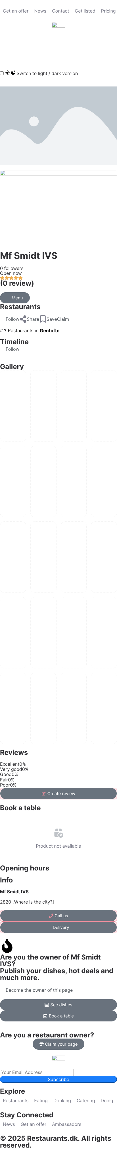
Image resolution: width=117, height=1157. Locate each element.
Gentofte (49, 330)
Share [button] (33, 319)
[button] (7, 48)
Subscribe (58, 1079)
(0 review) (17, 283)
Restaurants (20, 307)
